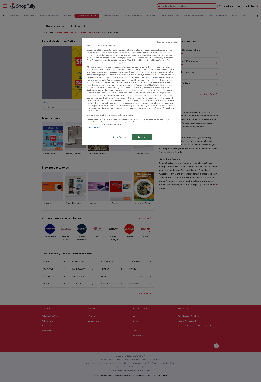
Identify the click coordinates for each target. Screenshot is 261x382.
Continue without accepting (167, 42)
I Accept (141, 137)
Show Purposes (119, 137)
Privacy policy (119, 63)
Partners (153, 77)
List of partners (93, 127)
